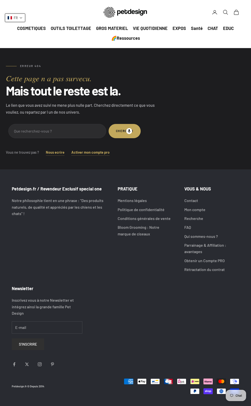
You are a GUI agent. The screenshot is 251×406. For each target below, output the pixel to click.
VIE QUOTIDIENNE (150, 28)
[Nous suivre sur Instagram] (39, 364)
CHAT (213, 28)
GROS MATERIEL (112, 28)
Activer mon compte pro (90, 152)
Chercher (124, 131)
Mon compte (194, 209)
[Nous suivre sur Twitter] (27, 364)
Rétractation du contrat (204, 269)
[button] (15, 18)
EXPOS (179, 28)
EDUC (228, 28)
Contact (191, 200)
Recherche (193, 218)
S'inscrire (28, 344)
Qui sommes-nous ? (201, 236)
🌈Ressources (125, 38)
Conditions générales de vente (144, 218)
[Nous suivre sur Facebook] (14, 364)
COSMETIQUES (31, 28)
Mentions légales (132, 200)
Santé (197, 28)
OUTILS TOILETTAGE (71, 28)
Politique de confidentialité (141, 209)
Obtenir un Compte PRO (204, 260)
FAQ (187, 227)
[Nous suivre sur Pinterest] (52, 364)
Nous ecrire (55, 152)
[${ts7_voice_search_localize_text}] (129, 131)
